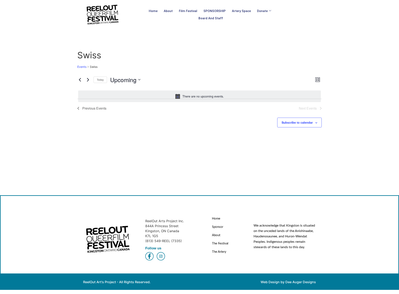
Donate (262, 11)
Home (153, 11)
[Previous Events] (79, 79)
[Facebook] (149, 256)
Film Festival (188, 11)
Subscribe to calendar (297, 122)
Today (100, 79)
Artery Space (241, 11)
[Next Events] (87, 79)
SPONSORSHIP (214, 11)
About (168, 11)
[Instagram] (161, 256)
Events (81, 66)
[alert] (199, 96)
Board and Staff (210, 18)
